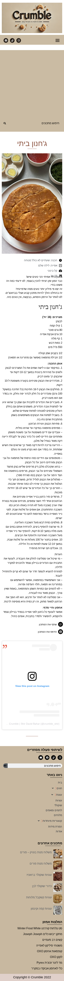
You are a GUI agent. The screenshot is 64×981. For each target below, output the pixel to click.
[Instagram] (18, 40)
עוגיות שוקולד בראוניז (39, 874)
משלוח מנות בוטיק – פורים (36, 852)
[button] (57, 40)
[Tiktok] (12, 40)
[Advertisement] (32, 82)
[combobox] (36, 123)
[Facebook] (6, 40)
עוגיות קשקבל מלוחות (39, 897)
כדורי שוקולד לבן (42, 886)
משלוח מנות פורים (41, 863)
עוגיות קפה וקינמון (41, 908)
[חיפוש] (5, 125)
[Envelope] (40, 757)
